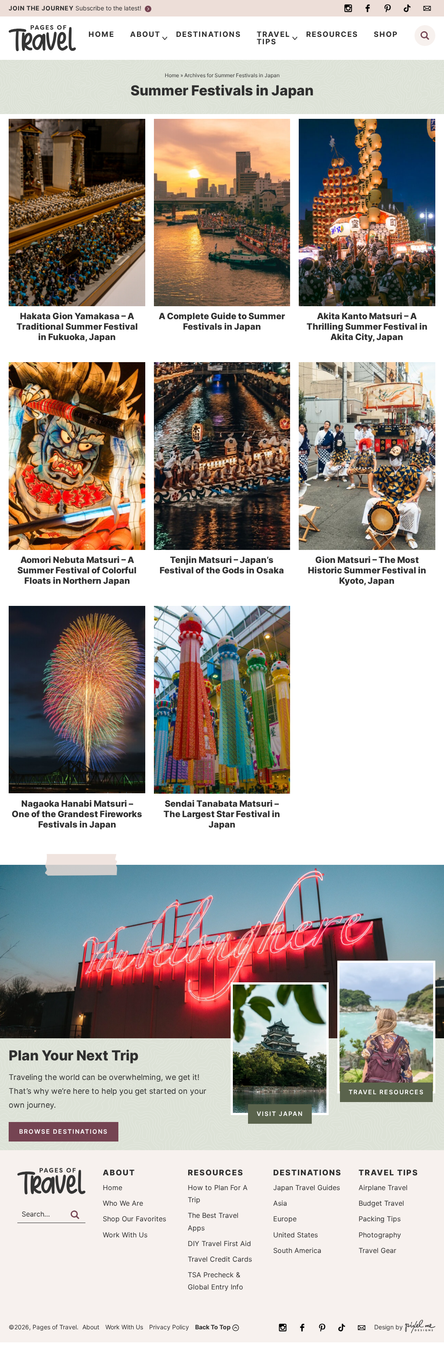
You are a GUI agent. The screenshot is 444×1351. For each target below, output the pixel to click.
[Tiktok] (407, 8)
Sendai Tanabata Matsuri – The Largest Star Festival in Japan (221, 814)
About (90, 1327)
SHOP (386, 34)
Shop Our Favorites (134, 1218)
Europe (285, 1218)
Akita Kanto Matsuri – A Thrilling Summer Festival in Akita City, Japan (367, 326)
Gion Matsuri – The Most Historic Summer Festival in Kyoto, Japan (367, 570)
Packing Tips (380, 1218)
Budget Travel (381, 1203)
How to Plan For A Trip (218, 1193)
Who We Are (123, 1203)
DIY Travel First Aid (219, 1243)
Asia (280, 1203)
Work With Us (125, 1234)
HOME (101, 34)
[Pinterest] (387, 8)
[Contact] (427, 8)
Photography (380, 1234)
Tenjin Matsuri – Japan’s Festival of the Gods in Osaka (222, 565)
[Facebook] (367, 8)
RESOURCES (332, 34)
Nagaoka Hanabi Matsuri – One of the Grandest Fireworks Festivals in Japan (77, 814)
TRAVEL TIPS (274, 38)
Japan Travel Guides (306, 1187)
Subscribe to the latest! (76, 8)
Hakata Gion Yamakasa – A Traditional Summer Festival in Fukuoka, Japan (77, 326)
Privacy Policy (169, 1327)
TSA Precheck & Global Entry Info (215, 1280)
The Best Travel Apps (213, 1221)
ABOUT (145, 34)
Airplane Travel (383, 1187)
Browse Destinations (63, 1131)
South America (297, 1250)
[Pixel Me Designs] (419, 1327)
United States (295, 1234)
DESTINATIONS (208, 34)
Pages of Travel (51, 38)
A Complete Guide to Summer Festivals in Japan (222, 321)
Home (112, 1187)
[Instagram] (348, 8)
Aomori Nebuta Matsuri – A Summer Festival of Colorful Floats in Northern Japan (77, 570)
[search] (425, 35)
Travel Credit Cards (220, 1259)
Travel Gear (377, 1250)
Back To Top (213, 1327)
